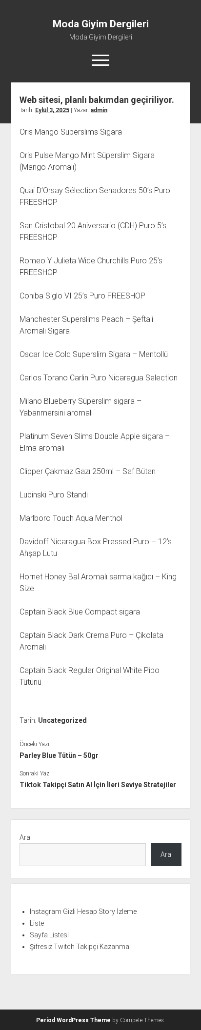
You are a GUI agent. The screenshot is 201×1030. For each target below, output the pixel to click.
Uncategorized (62, 720)
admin (99, 110)
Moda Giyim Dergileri (101, 24)
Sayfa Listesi (49, 935)
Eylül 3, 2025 (52, 110)
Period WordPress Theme (73, 1020)
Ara (25, 837)
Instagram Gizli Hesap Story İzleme (83, 911)
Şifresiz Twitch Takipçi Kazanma (79, 947)
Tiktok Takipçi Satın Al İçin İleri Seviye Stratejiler (98, 785)
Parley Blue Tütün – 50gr (59, 755)
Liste (37, 923)
